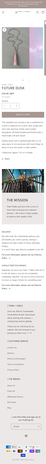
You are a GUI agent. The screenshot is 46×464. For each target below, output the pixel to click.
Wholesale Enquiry (15, 397)
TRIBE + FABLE (20, 459)
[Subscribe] (38, 426)
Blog (9, 408)
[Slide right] (28, 80)
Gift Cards (11, 402)
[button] (3, 12)
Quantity (5, 101)
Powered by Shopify (29, 459)
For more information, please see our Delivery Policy (22, 256)
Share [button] (7, 159)
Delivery (10, 353)
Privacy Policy (13, 370)
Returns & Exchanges (16, 359)
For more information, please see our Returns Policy (21, 287)
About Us (11, 386)
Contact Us (12, 348)
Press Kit (11, 391)
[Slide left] (17, 80)
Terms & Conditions (15, 364)
